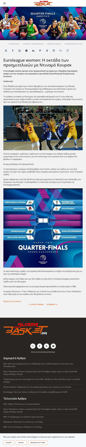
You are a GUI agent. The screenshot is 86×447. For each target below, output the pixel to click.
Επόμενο (51, 304)
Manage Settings (38, 442)
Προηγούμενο (37, 304)
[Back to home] (43, 3)
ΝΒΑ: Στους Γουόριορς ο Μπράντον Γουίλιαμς (22, 427)
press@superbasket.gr (47, 352)
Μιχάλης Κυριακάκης (12, 301)
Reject (21, 442)
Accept (9, 442)
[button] (4, 3)
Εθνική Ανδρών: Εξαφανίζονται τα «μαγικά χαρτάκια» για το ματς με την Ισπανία (37, 387)
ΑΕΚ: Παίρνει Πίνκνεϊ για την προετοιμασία (21, 404)
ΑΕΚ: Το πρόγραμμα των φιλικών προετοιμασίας (23, 417)
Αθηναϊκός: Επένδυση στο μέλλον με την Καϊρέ (23, 422)
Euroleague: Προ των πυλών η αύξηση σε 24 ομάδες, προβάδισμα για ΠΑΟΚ (35, 392)
